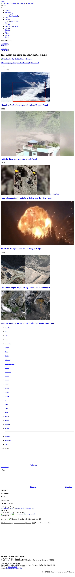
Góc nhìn (7, 368)
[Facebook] (15, 538)
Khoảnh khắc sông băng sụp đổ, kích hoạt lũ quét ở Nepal (24, 105)
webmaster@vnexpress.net (13, 568)
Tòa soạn (33, 487)
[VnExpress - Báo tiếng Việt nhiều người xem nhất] (17, 3)
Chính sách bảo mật (20, 523)
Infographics (8, 343)
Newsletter (7, 436)
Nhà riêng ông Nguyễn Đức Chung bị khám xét (20, 63)
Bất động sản (8, 372)
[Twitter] (45, 538)
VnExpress (33, 465)
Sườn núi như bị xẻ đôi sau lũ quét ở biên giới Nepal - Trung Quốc (27, 323)
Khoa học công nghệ (11, 26)
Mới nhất (7, 420)
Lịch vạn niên (8, 440)
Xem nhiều (7, 424)
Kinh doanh (7, 360)
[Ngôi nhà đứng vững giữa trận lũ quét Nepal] (37, 155)
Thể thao (7, 28)
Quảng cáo (68, 487)
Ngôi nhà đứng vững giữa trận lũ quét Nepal (19, 159)
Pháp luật (7, 19)
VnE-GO (7, 347)
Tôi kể (11, 14)
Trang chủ (7, 327)
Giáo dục (7, 30)
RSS (33, 523)
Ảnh (6, 339)
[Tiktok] (45, 553)
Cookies (28, 523)
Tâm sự (6, 412)
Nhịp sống (8, 12)
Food (6, 17)
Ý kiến (6, 408)
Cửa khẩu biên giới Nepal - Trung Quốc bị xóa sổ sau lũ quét (25, 287)
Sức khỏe (8, 35)
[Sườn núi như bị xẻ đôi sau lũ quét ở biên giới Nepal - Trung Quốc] (25, 319)
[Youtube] (15, 553)
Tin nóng (7, 428)
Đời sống (7, 396)
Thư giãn (7, 416)
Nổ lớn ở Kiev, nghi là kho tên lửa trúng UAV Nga (21, 249)
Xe (6, 32)
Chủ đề (7, 37)
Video (2, 1)
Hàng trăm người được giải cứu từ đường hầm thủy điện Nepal (26, 198)
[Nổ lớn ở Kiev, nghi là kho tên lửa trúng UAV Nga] (37, 245)
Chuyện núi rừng (14, 16)
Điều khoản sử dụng (7, 523)
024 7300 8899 (12, 567)
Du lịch (7, 33)
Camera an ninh (13, 21)
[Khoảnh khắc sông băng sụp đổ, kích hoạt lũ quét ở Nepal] (25, 101)
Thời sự (7, 10)
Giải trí (7, 23)
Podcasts (7, 335)
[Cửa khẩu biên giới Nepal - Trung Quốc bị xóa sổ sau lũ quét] (25, 284)
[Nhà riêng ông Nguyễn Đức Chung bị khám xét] (16, 59)
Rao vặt (6, 444)
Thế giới (7, 25)
